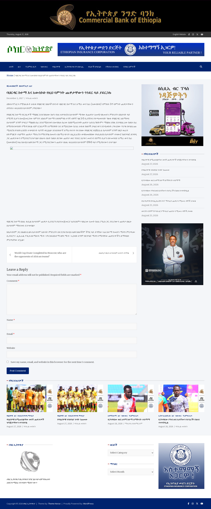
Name (11, 320)
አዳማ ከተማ (112, 416)
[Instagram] (193, 34)
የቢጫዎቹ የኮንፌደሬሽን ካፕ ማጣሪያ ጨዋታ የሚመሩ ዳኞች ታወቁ (168, 201)
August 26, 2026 (115, 423)
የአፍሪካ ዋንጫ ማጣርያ (26, 416)
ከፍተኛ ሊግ (23, 86)
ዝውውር (44, 66)
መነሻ (11, 66)
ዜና (19, 66)
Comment (13, 281)
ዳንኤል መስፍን (32, 98)
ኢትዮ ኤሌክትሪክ (164, 416)
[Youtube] (202, 34)
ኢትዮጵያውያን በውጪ (74, 66)
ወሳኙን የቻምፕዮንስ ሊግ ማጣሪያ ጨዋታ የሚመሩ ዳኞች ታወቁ (166, 211)
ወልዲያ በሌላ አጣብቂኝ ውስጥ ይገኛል (114, 253)
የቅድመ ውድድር (112, 66)
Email (11, 334)
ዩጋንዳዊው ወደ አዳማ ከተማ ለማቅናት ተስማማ (160, 180)
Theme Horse (54, 503)
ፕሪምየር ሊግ (30, 66)
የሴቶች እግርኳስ (94, 66)
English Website (179, 34)
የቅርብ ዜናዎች (16, 380)
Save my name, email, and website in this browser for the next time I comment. (52, 362)
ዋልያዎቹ (56, 66)
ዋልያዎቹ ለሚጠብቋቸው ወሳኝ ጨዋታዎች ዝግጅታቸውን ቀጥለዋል (168, 159)
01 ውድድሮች (12, 86)
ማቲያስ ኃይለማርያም (133, 423)
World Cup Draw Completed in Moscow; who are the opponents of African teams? (40, 255)
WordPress (88, 503)
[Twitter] (197, 34)
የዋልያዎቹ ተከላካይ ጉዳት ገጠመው (155, 170)
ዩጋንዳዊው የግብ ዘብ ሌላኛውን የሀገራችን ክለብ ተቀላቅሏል (165, 190)
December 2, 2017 (15, 98)
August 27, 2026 (14, 426)
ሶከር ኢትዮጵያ (29, 503)
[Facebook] (189, 34)
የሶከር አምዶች (129, 66)
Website (11, 348)
